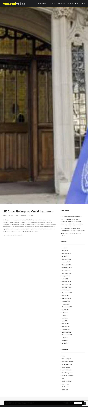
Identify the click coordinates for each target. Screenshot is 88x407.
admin (32, 215)
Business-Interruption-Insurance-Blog (13, 235)
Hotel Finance (21, 215)
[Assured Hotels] (14, 3)
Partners (70, 3)
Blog (76, 3)
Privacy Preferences (68, 403)
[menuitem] (42, 3)
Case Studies (61, 3)
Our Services (41, 3)
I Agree (78, 403)
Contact (83, 3)
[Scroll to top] (84, 403)
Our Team (52, 3)
